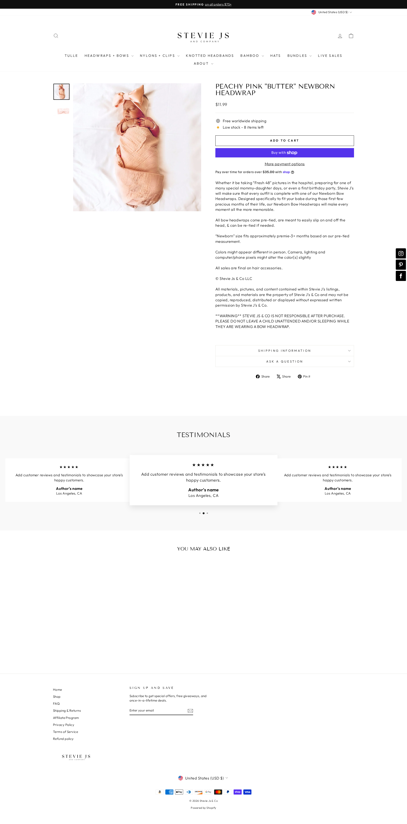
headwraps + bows (107, 55)
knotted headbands (210, 55)
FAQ (56, 704)
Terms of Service (65, 732)
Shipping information (284, 351)
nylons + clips (158, 55)
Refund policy (63, 739)
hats (275, 55)
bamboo (250, 55)
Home (57, 690)
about (202, 63)
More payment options (285, 163)
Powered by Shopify (203, 807)
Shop (57, 697)
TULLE (71, 55)
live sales (330, 55)
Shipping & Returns (67, 711)
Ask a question (284, 361)
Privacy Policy (63, 725)
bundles (298, 55)
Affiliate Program (66, 718)
